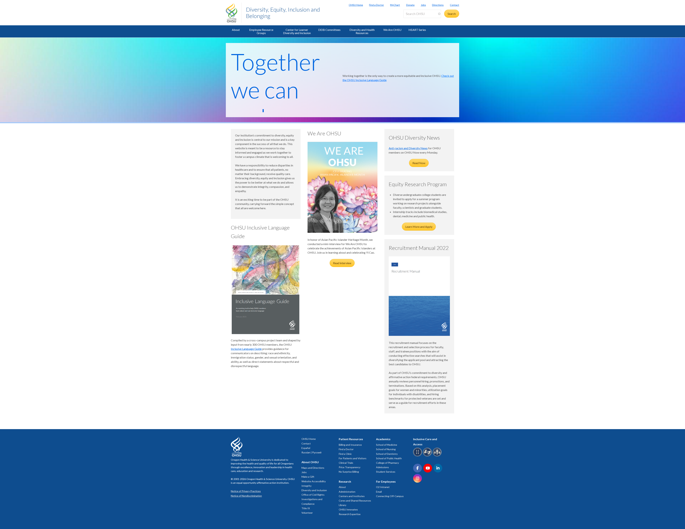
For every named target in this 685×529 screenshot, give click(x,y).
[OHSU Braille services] (418, 455)
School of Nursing (386, 449)
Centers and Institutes (352, 496)
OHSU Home (356, 4)
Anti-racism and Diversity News (408, 148)
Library (342, 505)
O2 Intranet (383, 487)
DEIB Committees (329, 29)
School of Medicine (386, 444)
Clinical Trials (346, 462)
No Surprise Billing (349, 471)
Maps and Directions (312, 467)
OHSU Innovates (348, 509)
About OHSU (310, 462)
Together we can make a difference (281, 103)
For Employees (386, 481)
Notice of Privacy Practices (246, 491)
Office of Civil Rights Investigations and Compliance (312, 499)
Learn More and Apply (418, 226)
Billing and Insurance (350, 444)
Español (305, 447)
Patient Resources (351, 439)
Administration (347, 491)
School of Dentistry (387, 453)
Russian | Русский (311, 452)
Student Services (385, 471)
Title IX (305, 508)
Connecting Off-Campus (390, 496)
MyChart (395, 4)
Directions (438, 4)
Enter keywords (414, 20)
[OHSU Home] (234, 12)
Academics (383, 439)
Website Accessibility (313, 481)
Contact (454, 4)
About (236, 29)
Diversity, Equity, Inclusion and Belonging (283, 12)
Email (379, 491)
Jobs (423, 4)
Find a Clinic (345, 453)
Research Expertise (350, 514)
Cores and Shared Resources (355, 500)
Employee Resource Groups (261, 31)
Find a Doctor (376, 4)
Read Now (418, 163)
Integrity (306, 485)
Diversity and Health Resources (362, 31)
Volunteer (307, 512)
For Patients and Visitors (352, 458)
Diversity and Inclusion (314, 490)
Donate (410, 4)
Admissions (382, 467)
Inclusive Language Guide (246, 348)
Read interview (342, 263)
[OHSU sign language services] (428, 455)
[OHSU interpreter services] (438, 455)
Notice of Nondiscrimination (246, 495)
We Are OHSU (392, 29)
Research (345, 481)
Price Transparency (349, 467)
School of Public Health (389, 458)
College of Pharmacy (387, 462)
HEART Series (417, 29)
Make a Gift (307, 476)
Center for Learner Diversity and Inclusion (297, 31)
